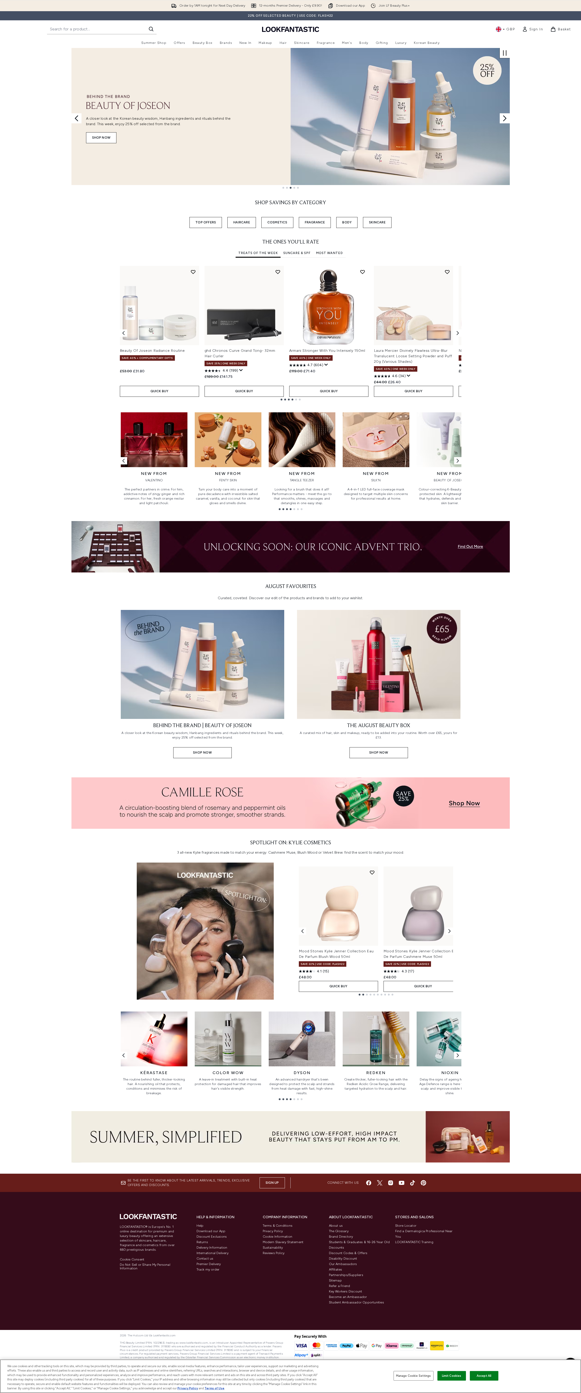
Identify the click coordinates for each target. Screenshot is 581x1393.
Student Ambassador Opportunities (356, 1302)
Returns (202, 1242)
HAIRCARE (241, 222)
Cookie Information (277, 1237)
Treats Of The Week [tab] (258, 253)
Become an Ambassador (348, 1297)
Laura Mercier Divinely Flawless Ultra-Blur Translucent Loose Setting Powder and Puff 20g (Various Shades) (413, 356)
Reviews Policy (274, 1253)
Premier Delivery (209, 1264)
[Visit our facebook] (368, 1182)
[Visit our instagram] (390, 1182)
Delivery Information (212, 1248)
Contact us (205, 1259)
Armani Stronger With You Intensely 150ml (327, 350)
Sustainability (273, 1248)
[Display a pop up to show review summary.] (241, 370)
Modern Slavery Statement (283, 1242)
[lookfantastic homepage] (290, 29)
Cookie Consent (132, 1259)
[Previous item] (123, 333)
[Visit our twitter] (379, 1182)
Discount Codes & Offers (348, 1253)
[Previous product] (302, 931)
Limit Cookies (451, 1375)
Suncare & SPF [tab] (296, 253)
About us (336, 1226)
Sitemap (335, 1280)
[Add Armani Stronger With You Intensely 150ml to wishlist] (362, 271)
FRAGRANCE (315, 222)
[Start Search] (151, 29)
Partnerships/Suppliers (346, 1275)
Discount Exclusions (212, 1237)
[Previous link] (123, 460)
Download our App (211, 1231)
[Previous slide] (76, 118)
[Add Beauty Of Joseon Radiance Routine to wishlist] (193, 271)
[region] (290, 1376)
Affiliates (335, 1269)
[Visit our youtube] (401, 1182)
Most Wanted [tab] (329, 253)
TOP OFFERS (205, 222)
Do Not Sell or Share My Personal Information (145, 1266)
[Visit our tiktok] (412, 1182)
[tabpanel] (290, 333)
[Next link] (457, 460)
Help (200, 1226)
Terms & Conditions (278, 1226)
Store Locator (406, 1226)
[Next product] (449, 931)
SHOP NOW (101, 138)
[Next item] (457, 333)
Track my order (208, 1269)
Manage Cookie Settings (413, 1375)
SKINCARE (377, 222)
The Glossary (339, 1231)
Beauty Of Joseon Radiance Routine (152, 350)
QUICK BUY (159, 391)
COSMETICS (277, 222)
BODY (347, 222)
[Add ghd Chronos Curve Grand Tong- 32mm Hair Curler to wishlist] (277, 271)
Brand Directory (341, 1237)
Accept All (484, 1375)
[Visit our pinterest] (423, 1182)
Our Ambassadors (343, 1264)
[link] (532, 29)
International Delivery (213, 1253)
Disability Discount (343, 1259)
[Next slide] (505, 118)
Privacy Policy (273, 1231)
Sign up (272, 1183)
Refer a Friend (339, 1286)
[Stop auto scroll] (505, 53)
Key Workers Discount (345, 1291)
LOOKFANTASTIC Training (414, 1242)
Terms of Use (214, 1388)
